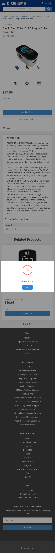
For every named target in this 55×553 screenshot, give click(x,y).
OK (27, 287)
